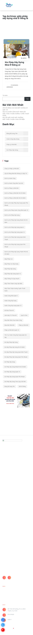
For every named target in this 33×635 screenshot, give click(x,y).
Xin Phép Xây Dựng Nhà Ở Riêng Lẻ (14, 63)
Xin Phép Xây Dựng (12, 150)
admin (24, 58)
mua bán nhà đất (9, 325)
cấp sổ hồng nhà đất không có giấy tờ (15, 173)
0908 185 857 (17, 577)
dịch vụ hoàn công (9, 178)
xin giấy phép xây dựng (11, 342)
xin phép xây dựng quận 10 (12, 371)
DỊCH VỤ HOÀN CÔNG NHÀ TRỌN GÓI (14, 112)
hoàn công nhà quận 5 (11, 295)
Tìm (27, 99)
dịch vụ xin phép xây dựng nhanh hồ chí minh (15, 221)
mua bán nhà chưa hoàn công (13, 320)
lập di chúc (24, 315)
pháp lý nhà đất (23, 325)
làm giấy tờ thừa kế (10, 315)
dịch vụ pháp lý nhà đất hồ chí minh (14, 193)
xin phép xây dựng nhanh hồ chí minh (15, 367)
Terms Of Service (19, 628)
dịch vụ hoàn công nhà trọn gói (13, 183)
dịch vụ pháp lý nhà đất (11, 188)
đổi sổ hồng (22, 386)
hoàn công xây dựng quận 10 (12, 305)
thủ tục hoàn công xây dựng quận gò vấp (15, 336)
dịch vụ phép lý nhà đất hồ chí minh (14, 198)
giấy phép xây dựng (10, 269)
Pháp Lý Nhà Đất (11, 144)
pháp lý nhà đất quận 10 (11, 330)
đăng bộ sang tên (9, 386)
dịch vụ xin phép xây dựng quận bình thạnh (15, 238)
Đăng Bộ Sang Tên (12, 133)
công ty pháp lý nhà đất (11, 168)
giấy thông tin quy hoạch (11, 278)
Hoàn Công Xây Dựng (13, 139)
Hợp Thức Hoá (7, 598)
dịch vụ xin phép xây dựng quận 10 (14, 232)
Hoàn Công (6, 592)
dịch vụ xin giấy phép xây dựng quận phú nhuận (16, 204)
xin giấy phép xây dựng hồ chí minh (14, 347)
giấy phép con (8, 259)
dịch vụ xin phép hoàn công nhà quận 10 (16, 210)
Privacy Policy (8, 628)
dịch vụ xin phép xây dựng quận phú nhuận (14, 246)
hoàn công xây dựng (10, 300)
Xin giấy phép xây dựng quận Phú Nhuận (15, 357)
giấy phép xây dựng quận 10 (12, 273)
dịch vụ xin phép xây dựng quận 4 (14, 227)
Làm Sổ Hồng (6, 595)
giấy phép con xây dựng (11, 264)
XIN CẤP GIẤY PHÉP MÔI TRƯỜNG (13, 117)
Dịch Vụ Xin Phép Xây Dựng (12, 215)
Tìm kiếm (5, 95)
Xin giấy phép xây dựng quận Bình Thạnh (16, 352)
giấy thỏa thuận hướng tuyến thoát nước (14, 290)
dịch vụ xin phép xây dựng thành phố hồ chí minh (16, 253)
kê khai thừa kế (9, 310)
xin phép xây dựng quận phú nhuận (14, 376)
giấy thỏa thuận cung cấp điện (13, 283)
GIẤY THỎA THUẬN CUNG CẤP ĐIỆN (14, 119)
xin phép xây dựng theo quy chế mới (15, 381)
